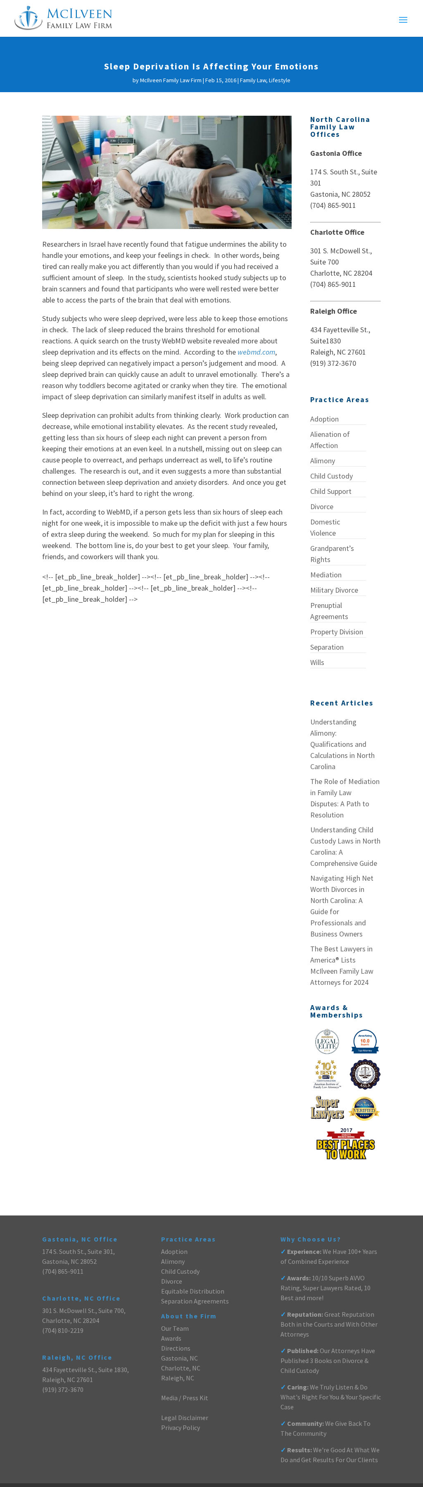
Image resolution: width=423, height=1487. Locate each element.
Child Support (331, 491)
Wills (317, 662)
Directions (175, 1348)
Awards (171, 1338)
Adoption (324, 419)
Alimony (322, 460)
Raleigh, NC (177, 1378)
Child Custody (331, 476)
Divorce (321, 506)
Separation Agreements (195, 1301)
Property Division (336, 631)
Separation (327, 647)
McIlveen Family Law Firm (171, 80)
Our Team (175, 1328)
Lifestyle (279, 80)
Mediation (326, 574)
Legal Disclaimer (184, 1417)
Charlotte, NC (180, 1368)
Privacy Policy (180, 1427)
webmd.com (256, 352)
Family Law (253, 80)
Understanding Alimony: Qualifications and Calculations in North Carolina (342, 744)
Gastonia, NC (179, 1358)
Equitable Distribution (192, 1291)
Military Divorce (334, 590)
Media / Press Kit (184, 1398)
